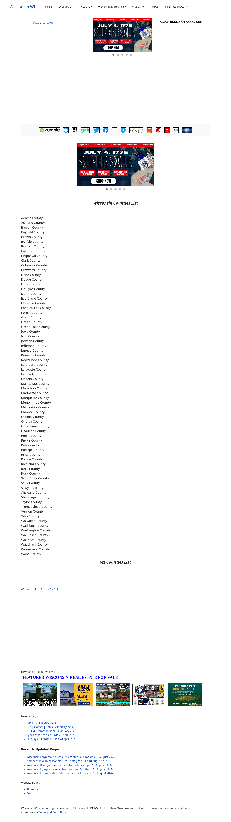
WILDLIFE (84, 6)
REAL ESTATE (64, 6)
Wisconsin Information (111, 6)
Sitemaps (32, 789)
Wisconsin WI (22, 7)
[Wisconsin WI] (57, 42)
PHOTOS (153, 6)
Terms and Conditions (52, 812)
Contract (32, 793)
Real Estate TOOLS (174, 6)
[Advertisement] (115, 97)
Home (48, 6)
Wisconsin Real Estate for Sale (40, 589)
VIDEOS (136, 6)
